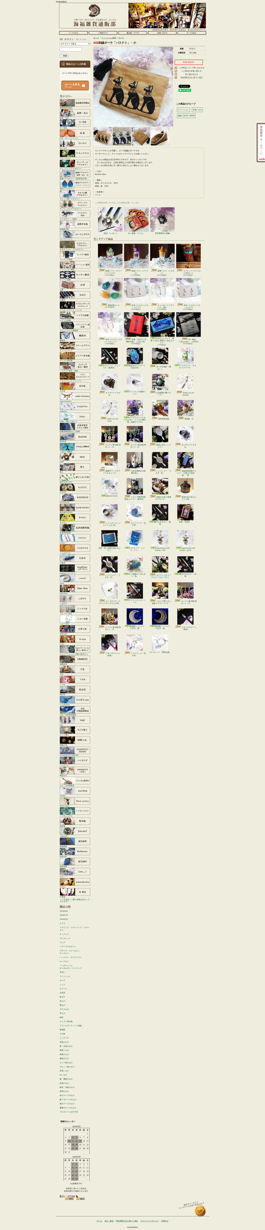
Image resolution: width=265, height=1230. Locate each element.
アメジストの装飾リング (137, 393)
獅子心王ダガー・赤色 (188, 575)
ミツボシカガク (66, 816)
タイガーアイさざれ (113, 394)
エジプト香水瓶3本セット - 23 (189, 602)
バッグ (62, 985)
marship (62, 796)
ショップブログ (132, 33)
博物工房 (63, 745)
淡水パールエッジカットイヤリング (113, 340)
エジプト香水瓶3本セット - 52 (113, 446)
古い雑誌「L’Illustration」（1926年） (188, 340)
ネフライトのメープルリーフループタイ (161, 576)
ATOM (80, 1199)
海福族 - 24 (188, 419)
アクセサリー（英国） (69, 219)
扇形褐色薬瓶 (163, 419)
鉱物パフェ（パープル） (140, 272)
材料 (61, 1017)
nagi (61, 725)
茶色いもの (64, 1071)
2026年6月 (64, 919)
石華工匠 (63, 634)
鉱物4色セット (114, 305)
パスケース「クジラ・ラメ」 (137, 549)
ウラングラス (65, 158)
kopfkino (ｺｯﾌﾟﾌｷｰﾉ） (68, 573)
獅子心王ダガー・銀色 (162, 523)
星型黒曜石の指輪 (162, 233)
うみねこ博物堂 (66, 452)
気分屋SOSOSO (66, 512)
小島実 (62, 563)
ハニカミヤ (64, 765)
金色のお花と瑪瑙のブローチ (163, 498)
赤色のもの (64, 1042)
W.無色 (62, 897)
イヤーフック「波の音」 (138, 654)
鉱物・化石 (64, 118)
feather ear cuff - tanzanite (188, 394)
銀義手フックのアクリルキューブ (111, 472)
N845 (62, 462)
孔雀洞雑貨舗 (65, 533)
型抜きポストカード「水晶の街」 (137, 367)
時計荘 (62, 694)
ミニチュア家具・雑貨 (69, 371)
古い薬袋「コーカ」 (136, 233)
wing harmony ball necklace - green (187, 549)
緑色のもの (64, 1054)
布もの (62, 1001)
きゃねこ (63, 522)
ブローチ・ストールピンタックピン (70, 952)
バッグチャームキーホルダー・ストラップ (71, 967)
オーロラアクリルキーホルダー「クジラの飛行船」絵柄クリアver (135, 420)
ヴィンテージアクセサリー (71, 168)
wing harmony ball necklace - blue (162, 549)
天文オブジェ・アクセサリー (72, 249)
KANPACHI (64, 502)
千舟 (61, 674)
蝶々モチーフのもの (68, 1099)
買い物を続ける (191, 74)
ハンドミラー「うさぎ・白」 (112, 576)
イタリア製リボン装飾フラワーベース (161, 602)
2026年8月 (64, 911)
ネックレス (64, 934)
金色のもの (64, 1083)
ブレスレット (65, 938)
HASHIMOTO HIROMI (69, 755)
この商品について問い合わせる (191, 68)
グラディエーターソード (137, 601)
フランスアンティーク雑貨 (71, 1026)
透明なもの (64, 1091)
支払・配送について (103, 33)
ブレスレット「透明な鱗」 (160, 652)
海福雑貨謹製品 (66, 108)
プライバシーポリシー (149, 1221)
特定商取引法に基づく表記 (192, 77)
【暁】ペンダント (110, 233)
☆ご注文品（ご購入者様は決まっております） (75, 900)
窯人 (61, 472)
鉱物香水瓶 (64, 229)
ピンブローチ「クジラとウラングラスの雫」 (109, 602)
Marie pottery (64, 806)
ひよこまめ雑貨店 (67, 786)
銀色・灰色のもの (67, 1087)
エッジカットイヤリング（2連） (165, 306)
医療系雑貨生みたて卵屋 (70, 431)
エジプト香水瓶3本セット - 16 (113, 628)
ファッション (65, 976)
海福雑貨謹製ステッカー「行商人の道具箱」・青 (186, 473)
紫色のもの (64, 1058)
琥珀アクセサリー (67, 189)
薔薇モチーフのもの (68, 1108)
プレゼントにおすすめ (69, 1112)
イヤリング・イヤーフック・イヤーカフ (74, 928)
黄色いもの (64, 1050)
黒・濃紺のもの (66, 1079)
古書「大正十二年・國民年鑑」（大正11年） (137, 340)
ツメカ (62, 684)
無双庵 (62, 826)
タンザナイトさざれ (189, 446)
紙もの (62, 997)
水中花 (62, 391)
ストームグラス (66, 350)
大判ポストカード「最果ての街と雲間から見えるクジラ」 (162, 340)
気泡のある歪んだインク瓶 (189, 498)
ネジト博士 (64, 735)
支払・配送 (109, 1221)
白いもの (63, 1075)
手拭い (62, 972)
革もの (62, 1013)
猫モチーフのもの (67, 1104)
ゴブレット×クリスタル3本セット (192, 272)
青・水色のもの (66, 1046)
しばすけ (63, 603)
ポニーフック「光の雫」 (138, 524)
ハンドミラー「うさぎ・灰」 (163, 472)
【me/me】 (64, 836)
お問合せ (162, 33)
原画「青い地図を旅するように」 (109, 549)
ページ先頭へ (200, 1212)
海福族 (62, 1030)
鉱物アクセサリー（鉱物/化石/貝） (74, 179)
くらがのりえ (65, 553)
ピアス (62, 923)
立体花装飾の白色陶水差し (138, 472)
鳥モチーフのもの (67, 1095)
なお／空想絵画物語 (68, 715)
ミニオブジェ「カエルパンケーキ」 (187, 366)
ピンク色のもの (66, 1063)
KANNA (63, 492)
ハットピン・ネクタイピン (71, 957)
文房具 (62, 300)
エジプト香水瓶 (66, 361)
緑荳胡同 (63, 866)
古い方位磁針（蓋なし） (163, 368)
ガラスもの (64, 1009)
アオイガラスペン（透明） (189, 628)
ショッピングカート (192, 33)
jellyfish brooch (112, 496)
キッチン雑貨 (65, 280)
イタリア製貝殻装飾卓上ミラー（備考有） (135, 498)
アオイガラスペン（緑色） (113, 654)
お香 (61, 290)
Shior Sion (63, 593)
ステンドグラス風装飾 (69, 330)
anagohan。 (64, 411)
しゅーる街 (64, 624)
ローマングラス (66, 239)
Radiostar (63, 856)
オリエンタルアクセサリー (71, 209)
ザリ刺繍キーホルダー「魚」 (137, 575)
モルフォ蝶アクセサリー (70, 199)
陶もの (62, 1005)
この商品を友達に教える (191, 71)
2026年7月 (64, 915)
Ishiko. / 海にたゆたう (68, 421)
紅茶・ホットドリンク (69, 138)
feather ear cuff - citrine (113, 420)
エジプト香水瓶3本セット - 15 (138, 446)
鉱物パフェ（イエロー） (166, 272)
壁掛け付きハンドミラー (163, 446)
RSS (69, 1199)
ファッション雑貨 (67, 270)
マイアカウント (74, 39)
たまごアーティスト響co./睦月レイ (74, 654)
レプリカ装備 (65, 320)
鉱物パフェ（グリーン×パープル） (113, 272)
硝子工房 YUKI (66, 482)
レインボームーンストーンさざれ (111, 524)
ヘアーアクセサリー (68, 946)
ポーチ (62, 980)
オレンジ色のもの (67, 1067)
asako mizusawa (65, 401)
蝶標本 (62, 340)
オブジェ (63, 989)
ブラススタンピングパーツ (71, 381)
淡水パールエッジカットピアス (140, 306)
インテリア (64, 1038)
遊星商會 (63, 846)
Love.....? (63, 877)
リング (62, 942)
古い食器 (63, 128)
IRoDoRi (63, 442)
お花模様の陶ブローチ (163, 394)
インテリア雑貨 (66, 259)
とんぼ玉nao (65, 705)
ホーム (73, 33)
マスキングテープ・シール (71, 310)
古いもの (63, 148)
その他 (62, 1034)
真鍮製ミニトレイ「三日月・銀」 (136, 627)
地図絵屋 (63, 664)
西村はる (63, 775)
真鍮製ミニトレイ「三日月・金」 (162, 627)
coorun (62, 543)
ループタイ (64, 961)
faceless (62, 887)
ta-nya (62, 644)
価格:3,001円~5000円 (186, 116)
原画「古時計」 (185, 522)
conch (62, 583)
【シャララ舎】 (66, 614)
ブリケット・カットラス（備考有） (111, 367)
